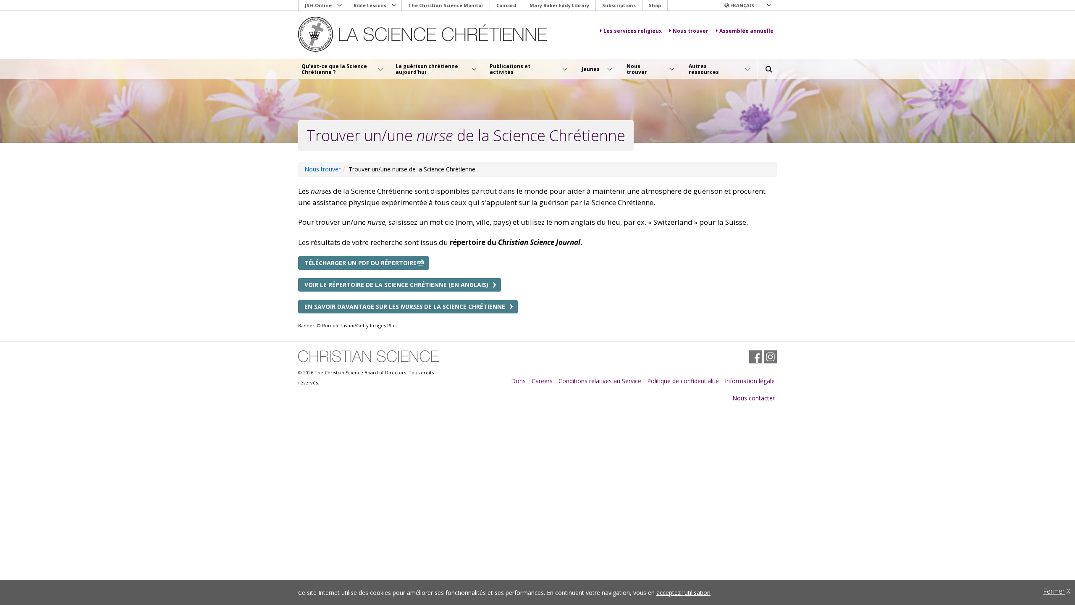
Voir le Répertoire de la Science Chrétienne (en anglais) (396, 285)
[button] (747, 5)
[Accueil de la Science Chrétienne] (368, 356)
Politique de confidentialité (683, 381)
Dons (518, 381)
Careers (542, 381)
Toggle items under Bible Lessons (394, 5)
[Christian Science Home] (422, 34)
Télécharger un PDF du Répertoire (360, 263)
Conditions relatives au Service (599, 381)
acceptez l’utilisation (683, 593)
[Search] (769, 69)
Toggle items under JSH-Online (339, 5)
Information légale (750, 381)
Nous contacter (753, 398)
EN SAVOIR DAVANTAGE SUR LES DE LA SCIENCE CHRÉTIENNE (404, 306)
